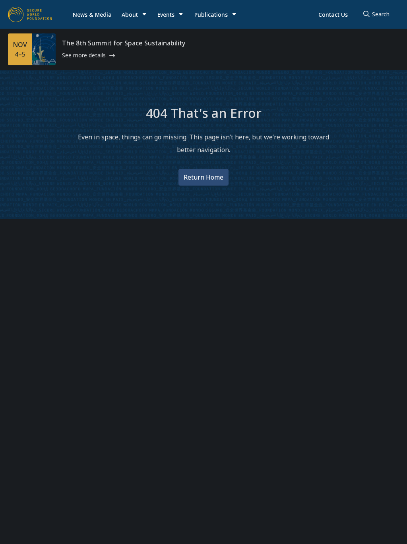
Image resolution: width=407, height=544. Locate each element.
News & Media (92, 14)
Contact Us (333, 14)
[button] (135, 14)
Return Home (203, 177)
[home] (30, 14)
